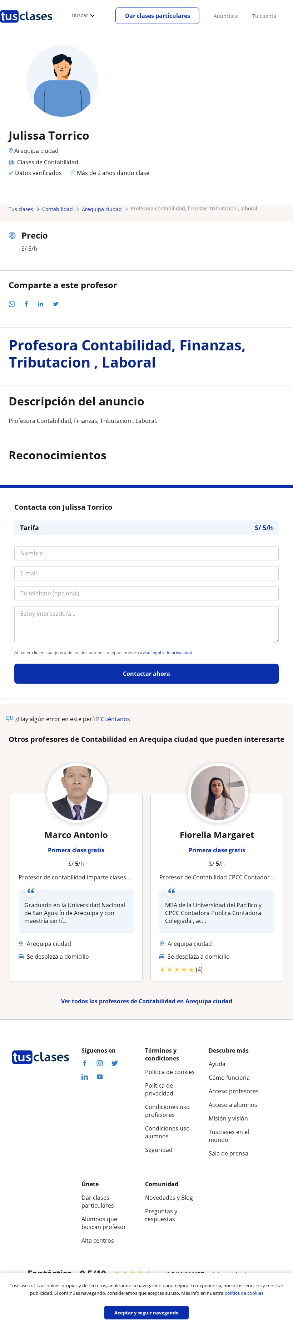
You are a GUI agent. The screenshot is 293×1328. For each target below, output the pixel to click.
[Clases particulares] (26, 25)
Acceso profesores (234, 1091)
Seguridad (159, 1150)
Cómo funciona (229, 1078)
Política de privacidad (159, 1089)
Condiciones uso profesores (167, 1111)
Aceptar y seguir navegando (146, 1312)
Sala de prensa (228, 1153)
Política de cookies (170, 1072)
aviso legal (150, 652)
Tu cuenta (264, 16)
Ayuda (217, 1064)
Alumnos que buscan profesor (103, 1223)
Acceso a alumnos (233, 1105)
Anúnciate (226, 16)
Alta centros (97, 1240)
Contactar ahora (146, 674)
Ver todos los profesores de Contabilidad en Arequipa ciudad (146, 1001)
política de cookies (243, 1293)
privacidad (182, 652)
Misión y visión (228, 1118)
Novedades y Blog (169, 1198)
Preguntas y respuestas (161, 1215)
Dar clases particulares (157, 16)
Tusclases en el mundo (229, 1136)
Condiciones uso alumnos (167, 1132)
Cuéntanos (115, 719)
